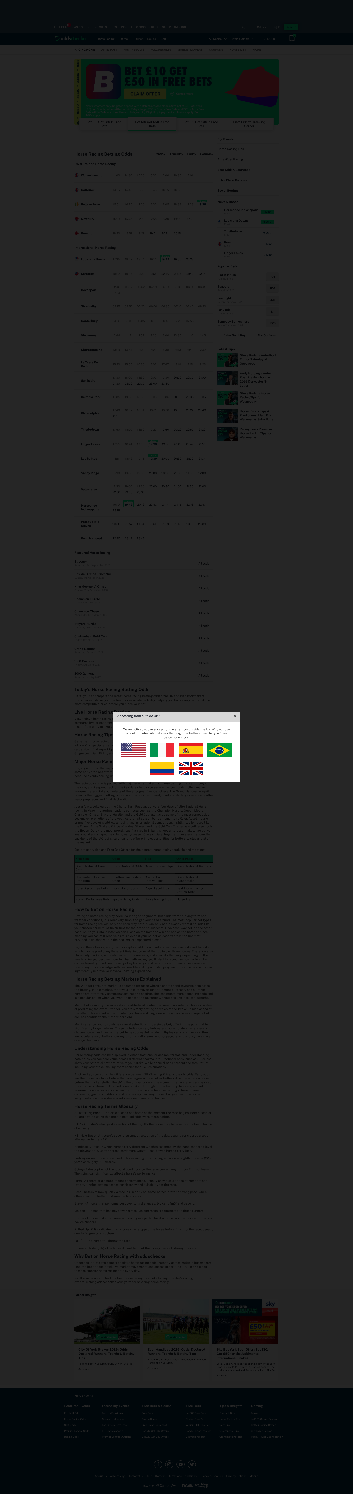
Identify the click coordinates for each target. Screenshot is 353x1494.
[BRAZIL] (219, 756)
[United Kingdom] (190, 774)
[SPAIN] (190, 756)
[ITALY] (162, 756)
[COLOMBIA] (162, 774)
